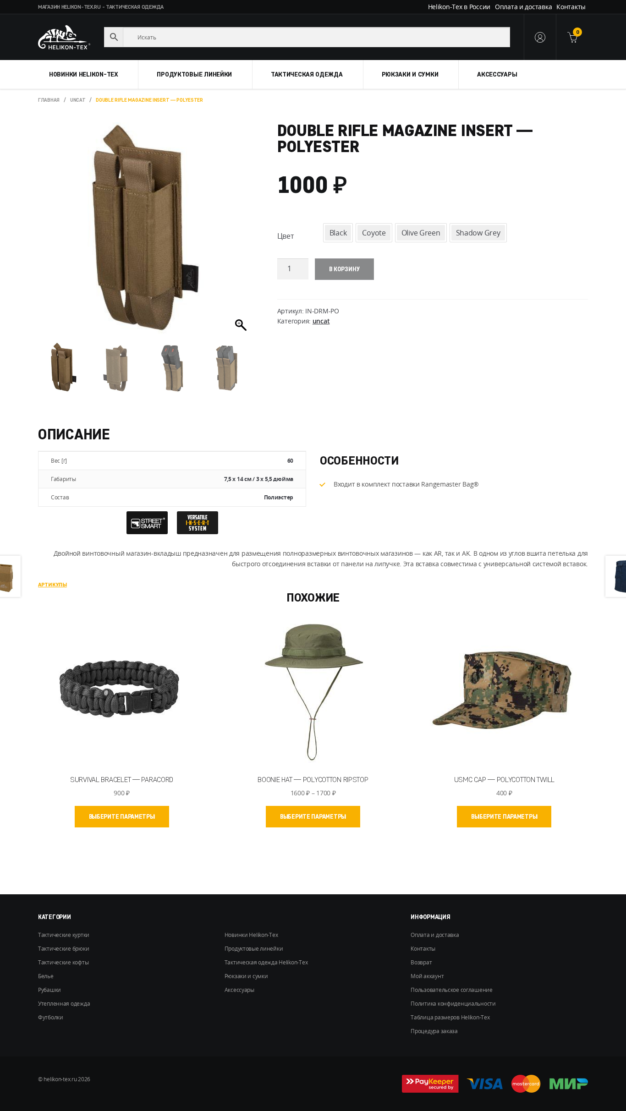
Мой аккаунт (427, 976)
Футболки (50, 1017)
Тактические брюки (63, 948)
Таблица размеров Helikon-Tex (450, 1017)
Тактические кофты (63, 962)
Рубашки (49, 990)
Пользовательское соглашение (451, 990)
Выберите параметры (122, 816)
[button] (242, 234)
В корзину (344, 269)
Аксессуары (497, 74)
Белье (46, 976)
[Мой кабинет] (540, 37)
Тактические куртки (63, 935)
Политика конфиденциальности (453, 1003)
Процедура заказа (434, 1031)
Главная (49, 100)
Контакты (571, 6)
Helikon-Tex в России (459, 6)
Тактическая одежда (307, 74)
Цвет (285, 236)
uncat (78, 100)
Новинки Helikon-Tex (83, 74)
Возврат (421, 962)
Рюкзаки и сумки (410, 74)
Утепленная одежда (64, 1003)
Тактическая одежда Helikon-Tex (266, 962)
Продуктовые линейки (194, 74)
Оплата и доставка (523, 6)
